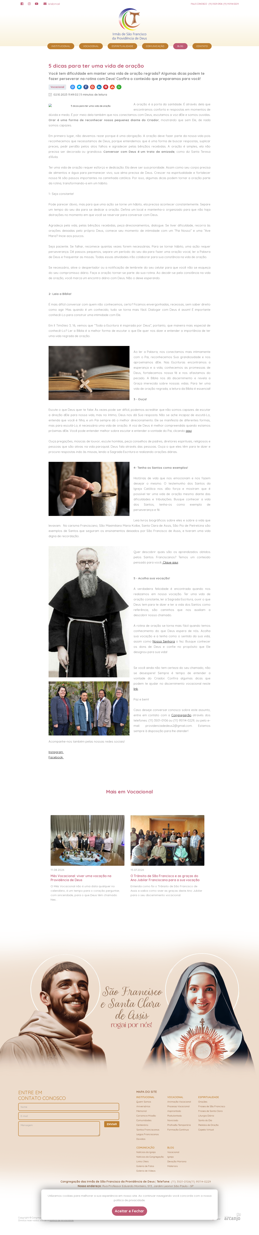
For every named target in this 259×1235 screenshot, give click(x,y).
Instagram (56, 752)
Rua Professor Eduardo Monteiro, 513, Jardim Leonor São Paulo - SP (148, 1186)
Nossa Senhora (164, 641)
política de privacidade (61, 1220)
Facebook (56, 757)
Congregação (181, 715)
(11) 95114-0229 (231, 3)
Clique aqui (170, 562)
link (136, 689)
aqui (189, 431)
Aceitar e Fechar (129, 1211)
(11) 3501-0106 (215, 3)
